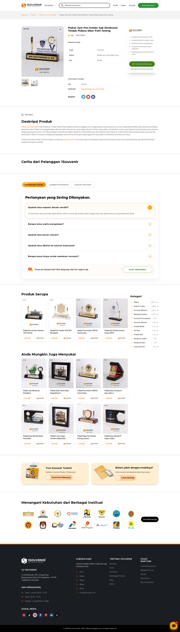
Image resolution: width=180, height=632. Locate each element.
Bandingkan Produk (117, 576)
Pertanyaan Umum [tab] (34, 184)
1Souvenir (72, 628)
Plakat (33, 15)
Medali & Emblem (144, 314)
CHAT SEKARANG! (137, 269)
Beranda (24, 15)
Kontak (143, 574)
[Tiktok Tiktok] (29, 615)
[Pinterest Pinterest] (46, 615)
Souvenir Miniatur (144, 310)
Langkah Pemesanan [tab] (59, 184)
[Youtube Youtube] (35, 615)
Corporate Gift (144, 347)
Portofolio (49, 5)
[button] (148, 5)
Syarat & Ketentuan (148, 566)
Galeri (112, 584)
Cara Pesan (145, 578)
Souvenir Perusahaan (145, 318)
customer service (69, 140)
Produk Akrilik (144, 326)
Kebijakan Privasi (147, 570)
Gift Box (144, 330)
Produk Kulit (144, 335)
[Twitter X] (57, 615)
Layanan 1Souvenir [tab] (82, 184)
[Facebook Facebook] (40, 615)
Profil (112, 568)
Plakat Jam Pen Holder (47, 15)
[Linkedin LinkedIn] (51, 615)
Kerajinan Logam (145, 339)
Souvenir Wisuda (144, 322)
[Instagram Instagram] (24, 615)
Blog (111, 580)
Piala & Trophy (144, 306)
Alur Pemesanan (147, 582)
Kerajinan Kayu (145, 343)
